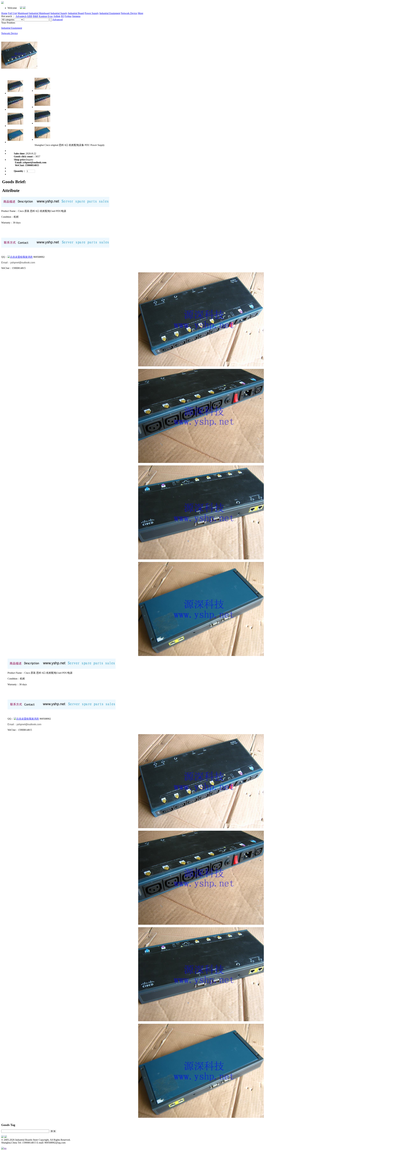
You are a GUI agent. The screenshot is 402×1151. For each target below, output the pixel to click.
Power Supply (92, 13)
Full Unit (12, 13)
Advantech (21, 16)
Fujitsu (68, 16)
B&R (35, 16)
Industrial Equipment (109, 13)
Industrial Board (76, 13)
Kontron (43, 16)
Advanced (57, 19)
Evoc (50, 16)
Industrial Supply (58, 13)
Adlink (56, 16)
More (140, 13)
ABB (29, 16)
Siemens (76, 16)
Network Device (129, 13)
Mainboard (23, 13)
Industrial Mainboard (39, 13)
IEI (62, 16)
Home (4, 13)
